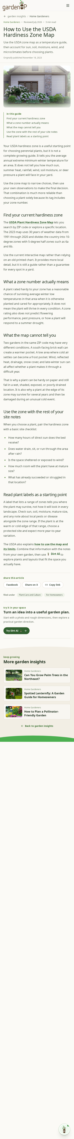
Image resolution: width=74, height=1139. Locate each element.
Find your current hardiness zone (26, 118)
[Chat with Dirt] (64, 1129)
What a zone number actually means (28, 122)
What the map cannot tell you (24, 127)
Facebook (12, 584)
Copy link (54, 584)
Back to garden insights (39, 726)
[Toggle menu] (67, 5)
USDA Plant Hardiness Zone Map (31, 222)
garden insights (17, 16)
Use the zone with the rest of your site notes (32, 131)
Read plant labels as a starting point (28, 136)
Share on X (31, 584)
